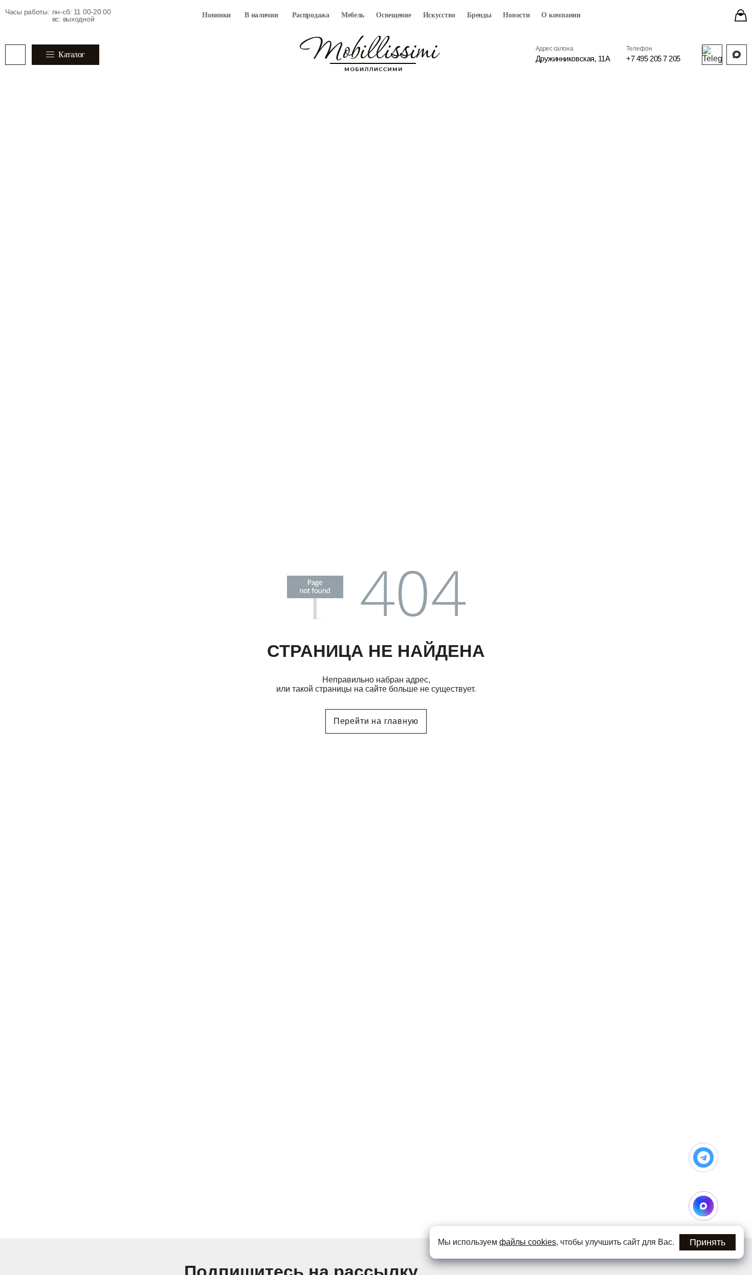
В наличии (261, 15)
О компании (560, 15)
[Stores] (741, 15)
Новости (516, 15)
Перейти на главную (376, 721)
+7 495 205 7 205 (653, 58)
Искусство (439, 15)
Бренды (479, 15)
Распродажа (310, 15)
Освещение (393, 15)
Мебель (352, 15)
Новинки (216, 15)
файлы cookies (527, 1242)
